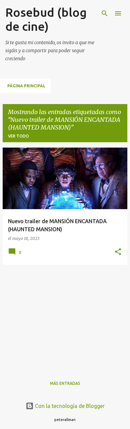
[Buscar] (105, 13)
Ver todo (18, 136)
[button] (118, 252)
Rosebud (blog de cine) (46, 19)
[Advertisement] (65, 317)
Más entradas (65, 383)
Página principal (26, 86)
